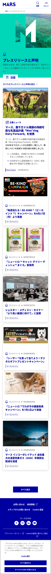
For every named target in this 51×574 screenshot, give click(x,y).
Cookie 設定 (38, 509)
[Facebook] (16, 523)
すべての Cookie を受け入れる (25, 569)
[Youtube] (34, 523)
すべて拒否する (25, 563)
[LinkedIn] (28, 523)
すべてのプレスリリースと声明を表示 (19, 84)
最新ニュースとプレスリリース (15, 11)
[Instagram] (22, 523)
